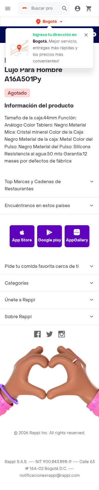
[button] (49, 21)
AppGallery (77, 240)
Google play (49, 240)
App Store (22, 240)
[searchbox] (43, 8)
